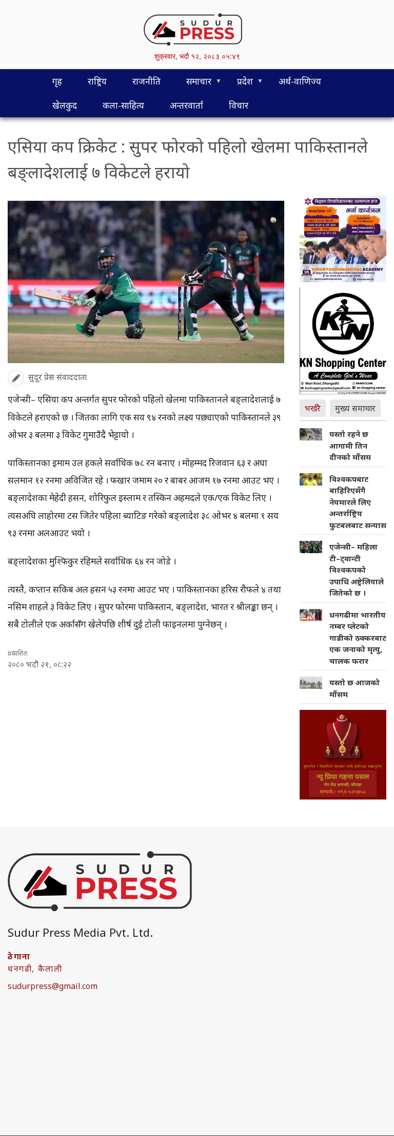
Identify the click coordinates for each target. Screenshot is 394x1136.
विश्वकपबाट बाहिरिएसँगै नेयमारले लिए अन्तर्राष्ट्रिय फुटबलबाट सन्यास (357, 502)
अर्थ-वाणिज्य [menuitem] (300, 81)
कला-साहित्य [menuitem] (123, 105)
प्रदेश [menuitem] (238, 84)
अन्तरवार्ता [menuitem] (186, 105)
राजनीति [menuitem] (146, 81)
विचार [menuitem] (238, 105)
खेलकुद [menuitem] (64, 105)
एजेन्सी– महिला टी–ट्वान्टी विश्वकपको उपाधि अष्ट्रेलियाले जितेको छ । (356, 569)
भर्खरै (313, 408)
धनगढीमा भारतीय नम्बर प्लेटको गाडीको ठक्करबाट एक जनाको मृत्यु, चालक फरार (357, 637)
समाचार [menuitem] (192, 84)
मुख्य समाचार (355, 408)
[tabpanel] (343, 566)
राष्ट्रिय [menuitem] (97, 81)
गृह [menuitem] (57, 81)
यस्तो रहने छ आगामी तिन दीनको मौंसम (350, 445)
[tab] (315, 407)
